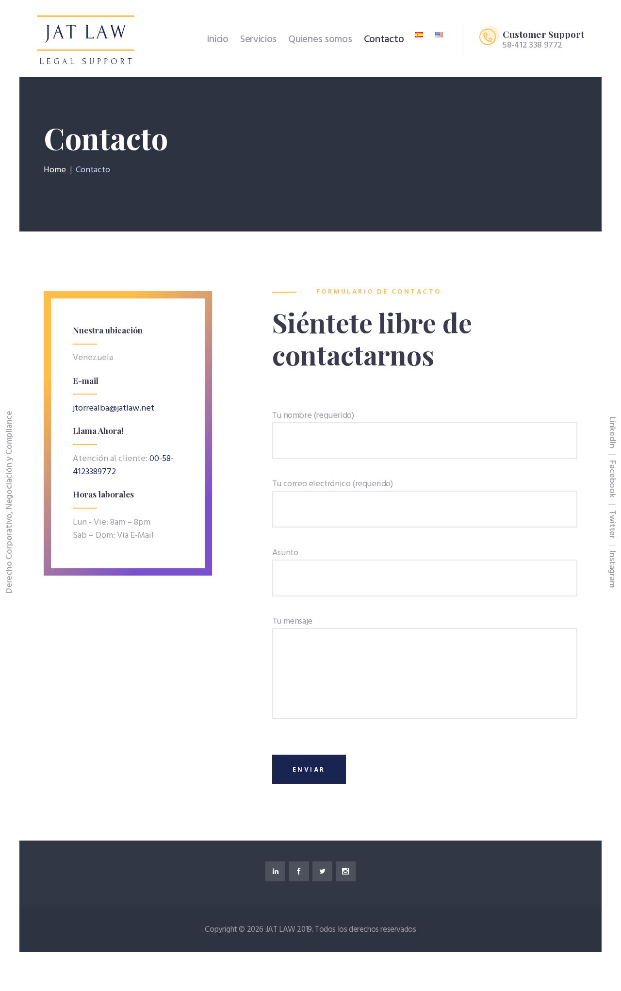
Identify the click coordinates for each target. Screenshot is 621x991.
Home (55, 170)
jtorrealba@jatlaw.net (113, 408)
